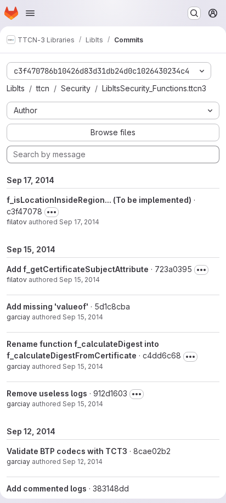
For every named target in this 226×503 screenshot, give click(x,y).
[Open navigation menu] (30, 13)
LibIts (16, 88)
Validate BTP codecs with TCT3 (67, 451)
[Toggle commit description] (51, 212)
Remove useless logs (47, 393)
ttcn (42, 88)
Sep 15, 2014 (79, 279)
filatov (17, 222)
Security (76, 88)
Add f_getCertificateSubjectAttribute (78, 269)
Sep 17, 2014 (79, 222)
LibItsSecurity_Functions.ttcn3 (154, 88)
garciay (18, 317)
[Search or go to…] (194, 13)
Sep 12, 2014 (83, 461)
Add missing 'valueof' (47, 306)
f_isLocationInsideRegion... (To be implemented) (99, 199)
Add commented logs (47, 488)
